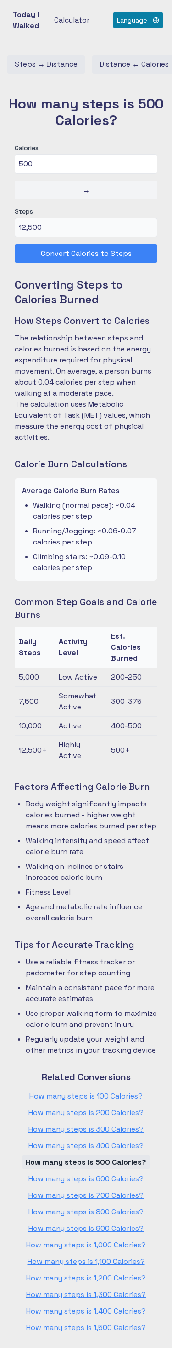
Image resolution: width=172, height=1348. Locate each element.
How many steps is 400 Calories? (86, 1145)
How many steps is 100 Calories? (86, 1096)
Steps (24, 211)
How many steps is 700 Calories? (86, 1195)
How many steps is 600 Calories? (86, 1179)
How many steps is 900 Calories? (86, 1228)
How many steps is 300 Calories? (86, 1129)
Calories (27, 148)
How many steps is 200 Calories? (86, 1112)
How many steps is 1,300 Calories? (86, 1294)
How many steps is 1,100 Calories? (86, 1261)
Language (132, 20)
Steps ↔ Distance (46, 64)
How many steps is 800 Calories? (86, 1212)
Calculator (71, 20)
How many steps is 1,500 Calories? (86, 1327)
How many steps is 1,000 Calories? (86, 1245)
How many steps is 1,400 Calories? (86, 1311)
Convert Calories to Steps (86, 253)
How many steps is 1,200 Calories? (86, 1278)
